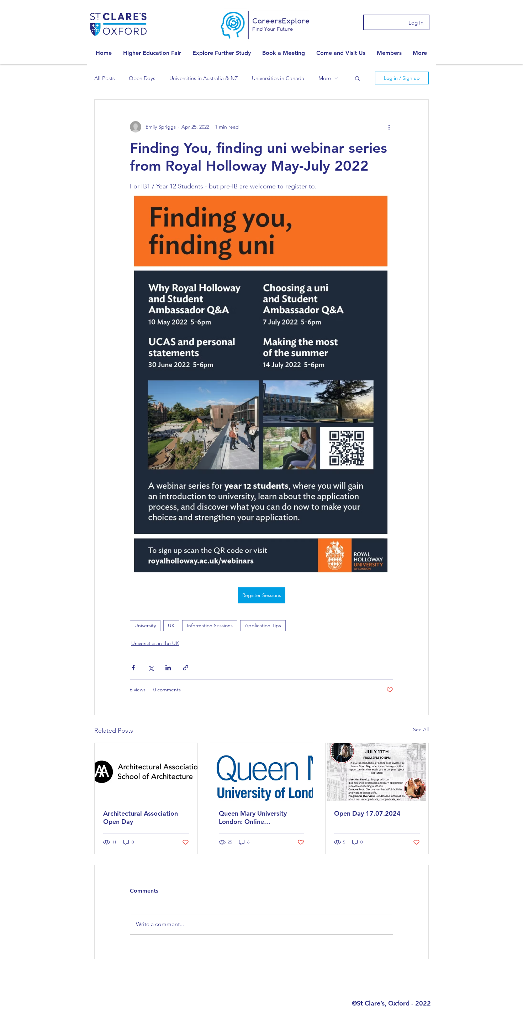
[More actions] (389, 127)
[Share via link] (185, 667)
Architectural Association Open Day (140, 817)
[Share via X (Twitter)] (150, 667)
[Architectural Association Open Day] (146, 772)
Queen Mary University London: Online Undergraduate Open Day (257, 817)
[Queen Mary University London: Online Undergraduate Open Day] (261, 772)
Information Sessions (210, 625)
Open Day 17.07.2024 (367, 813)
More (324, 78)
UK (171, 625)
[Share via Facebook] (133, 667)
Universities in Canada (278, 78)
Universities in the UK (155, 643)
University (145, 625)
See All (421, 729)
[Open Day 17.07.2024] (377, 772)
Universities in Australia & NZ (203, 78)
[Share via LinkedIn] (168, 667)
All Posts (104, 78)
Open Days (142, 78)
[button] (152, 53)
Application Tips (263, 625)
